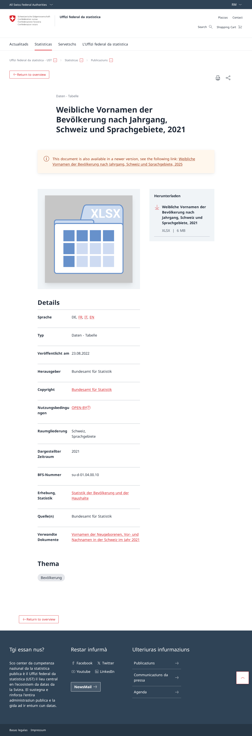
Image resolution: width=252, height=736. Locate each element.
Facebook (85, 663)
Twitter (108, 663)
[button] (19, 44)
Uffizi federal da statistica (80, 17)
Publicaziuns (144, 663)
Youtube (83, 671)
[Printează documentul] (218, 77)
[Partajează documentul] (228, 78)
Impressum (38, 730)
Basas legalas (18, 730)
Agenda (140, 692)
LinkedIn (107, 671)
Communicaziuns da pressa (151, 677)
